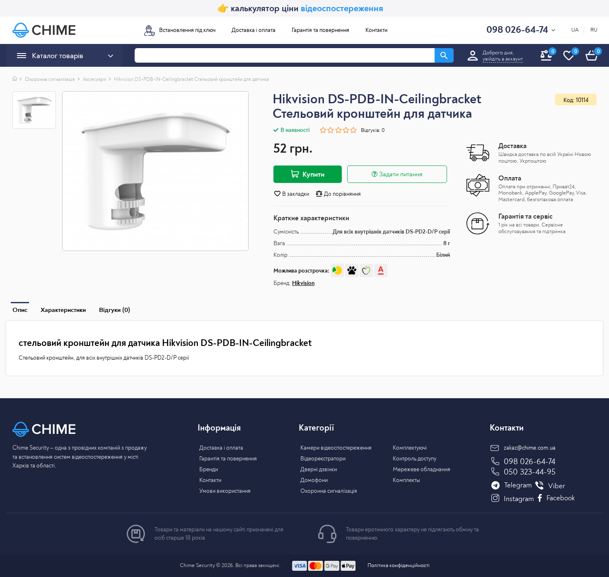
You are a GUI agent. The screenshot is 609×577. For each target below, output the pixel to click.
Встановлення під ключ (187, 30)
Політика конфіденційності (398, 565)
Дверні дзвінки (318, 469)
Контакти (376, 30)
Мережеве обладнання (421, 469)
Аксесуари (94, 79)
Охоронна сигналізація (50, 79)
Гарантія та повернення (320, 30)
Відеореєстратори (323, 458)
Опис (19, 310)
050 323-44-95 (530, 472)
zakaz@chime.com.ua (530, 447)
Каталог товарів (57, 56)
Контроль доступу (414, 458)
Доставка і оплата (254, 30)
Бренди (208, 469)
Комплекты (406, 480)
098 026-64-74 (529, 461)
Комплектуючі (410, 447)
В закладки (295, 193)
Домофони (314, 480)
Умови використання (225, 490)
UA (575, 30)
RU (593, 30)
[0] (591, 64)
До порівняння (342, 193)
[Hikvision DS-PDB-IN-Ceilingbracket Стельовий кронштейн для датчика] (155, 171)
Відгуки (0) (114, 310)
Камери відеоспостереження (336, 447)
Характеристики (63, 310)
